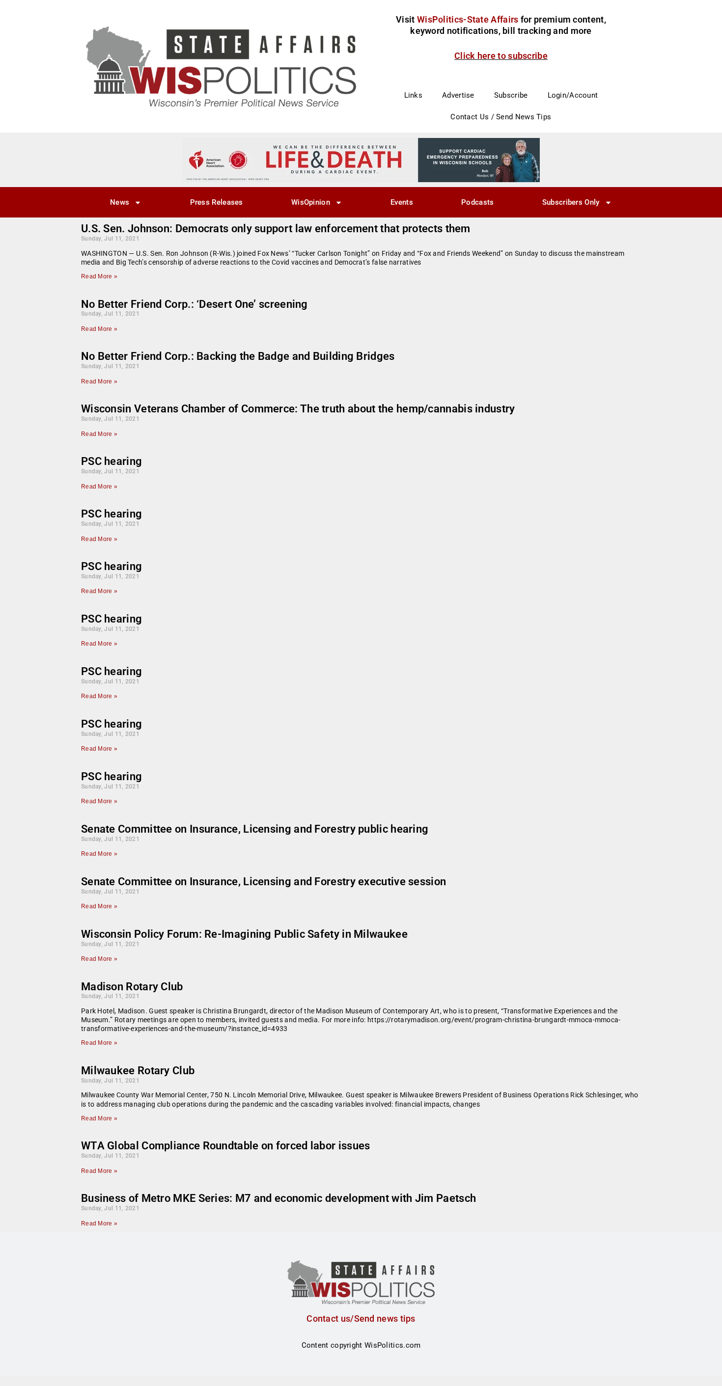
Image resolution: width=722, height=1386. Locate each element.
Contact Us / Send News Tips (500, 116)
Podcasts (477, 202)
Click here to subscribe (501, 56)
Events (401, 202)
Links (413, 95)
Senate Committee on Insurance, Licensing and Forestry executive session (263, 881)
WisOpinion (310, 202)
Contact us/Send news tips (361, 1318)
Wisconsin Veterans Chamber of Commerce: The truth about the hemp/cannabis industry (298, 409)
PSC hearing (111, 461)
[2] (361, 159)
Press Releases (216, 202)
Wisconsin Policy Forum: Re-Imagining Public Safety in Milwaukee (244, 934)
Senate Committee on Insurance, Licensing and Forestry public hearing (254, 829)
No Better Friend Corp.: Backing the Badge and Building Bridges (238, 356)
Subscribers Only (571, 202)
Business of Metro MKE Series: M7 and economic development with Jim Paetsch (278, 1198)
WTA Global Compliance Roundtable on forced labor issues (225, 1146)
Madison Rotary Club (132, 986)
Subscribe (511, 95)
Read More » (99, 276)
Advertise (458, 95)
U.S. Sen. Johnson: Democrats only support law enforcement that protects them (276, 228)
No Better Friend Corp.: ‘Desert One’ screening (194, 304)
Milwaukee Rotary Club (137, 1070)
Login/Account (573, 95)
